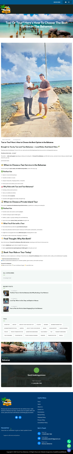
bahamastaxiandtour (56, 324)
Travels (61, 335)
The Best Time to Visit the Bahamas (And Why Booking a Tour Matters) (29, 292)
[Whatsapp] (69, 446)
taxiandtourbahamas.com (13, 258)
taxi (51, 331)
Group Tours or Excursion (33, 328)
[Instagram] (68, 2)
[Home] (5, 9)
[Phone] (69, 441)
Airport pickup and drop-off (26, 324)
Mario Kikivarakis (6, 139)
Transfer (43, 335)
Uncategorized (39, 29)
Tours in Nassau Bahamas (31, 335)
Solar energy (44, 331)
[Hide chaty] (69, 450)
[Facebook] (65, 2)
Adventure (7, 324)
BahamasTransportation (10, 328)
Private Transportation (17, 331)
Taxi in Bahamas (8, 335)
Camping (22, 328)
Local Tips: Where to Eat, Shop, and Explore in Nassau (24, 300)
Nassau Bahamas (64, 328)
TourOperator (18, 335)
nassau (44, 328)
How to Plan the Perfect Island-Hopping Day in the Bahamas (26, 308)
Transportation (52, 335)
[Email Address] (39, 438)
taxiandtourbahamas (60, 331)
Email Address (45, 437)
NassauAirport (53, 328)
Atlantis (39, 324)
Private (6, 331)
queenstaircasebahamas (32, 331)
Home (31, 29)
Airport (14, 324)
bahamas (46, 324)
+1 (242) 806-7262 (36, 383)
